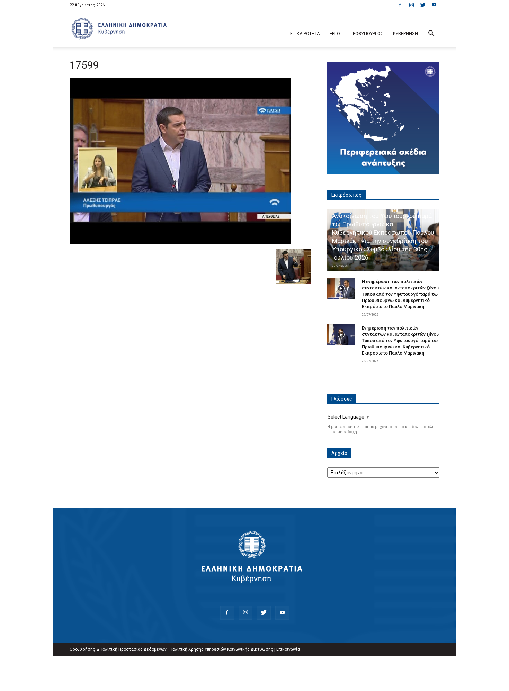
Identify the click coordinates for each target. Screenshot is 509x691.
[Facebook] (400, 5)
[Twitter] (423, 5)
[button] (431, 34)
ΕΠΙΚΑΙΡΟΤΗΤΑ (305, 33)
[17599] (180, 242)
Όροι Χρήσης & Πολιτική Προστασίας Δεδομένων (118, 649)
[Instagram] (411, 5)
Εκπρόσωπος (346, 195)
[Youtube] (434, 5)
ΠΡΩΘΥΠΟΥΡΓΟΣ (366, 33)
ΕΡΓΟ (335, 33)
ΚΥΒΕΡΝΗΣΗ (405, 33)
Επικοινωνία (288, 649)
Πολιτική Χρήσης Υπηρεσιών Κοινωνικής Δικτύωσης (221, 649)
